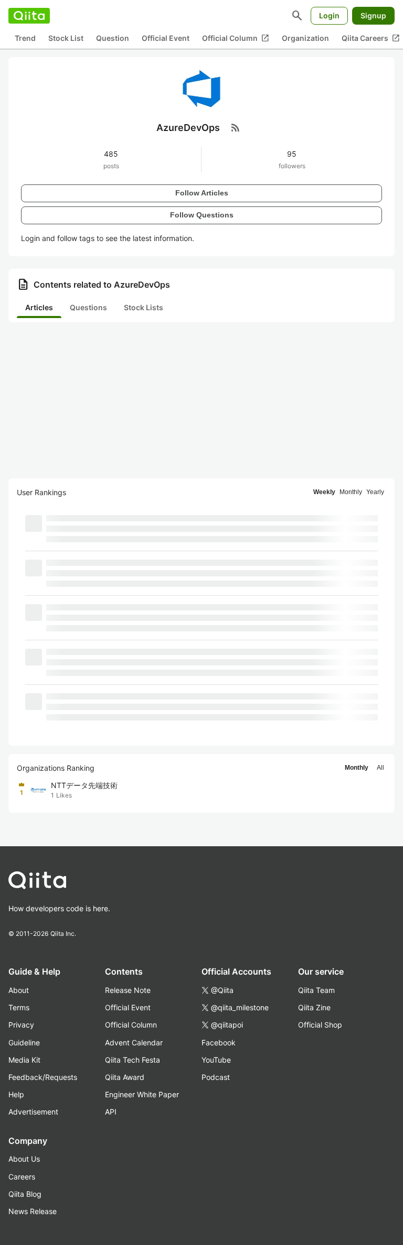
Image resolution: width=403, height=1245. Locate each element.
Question (112, 38)
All (380, 767)
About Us (24, 1158)
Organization (305, 38)
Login (329, 15)
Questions (88, 307)
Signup (373, 15)
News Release (32, 1211)
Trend (25, 38)
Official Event (165, 38)
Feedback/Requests (42, 1077)
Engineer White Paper (142, 1094)
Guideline (24, 1042)
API (110, 1111)
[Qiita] (29, 16)
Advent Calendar (134, 1042)
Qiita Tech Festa (132, 1059)
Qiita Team (316, 990)
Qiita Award (124, 1077)
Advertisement (33, 1111)
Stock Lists (143, 307)
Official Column (235, 38)
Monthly (351, 492)
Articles (39, 307)
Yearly (375, 492)
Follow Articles (201, 193)
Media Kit (24, 1059)
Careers (21, 1176)
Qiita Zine (314, 1007)
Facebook (219, 1042)
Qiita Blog (24, 1193)
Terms (18, 1007)
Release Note (128, 990)
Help (16, 1094)
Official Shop (320, 1024)
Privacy (21, 1024)
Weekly (324, 492)
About (18, 990)
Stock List (65, 38)
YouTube (216, 1059)
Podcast (216, 1077)
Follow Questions (202, 215)
